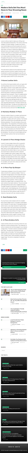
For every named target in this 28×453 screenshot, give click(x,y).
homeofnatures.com (14, 450)
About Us (17, 446)
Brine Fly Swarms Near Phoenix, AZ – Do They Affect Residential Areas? (19, 300)
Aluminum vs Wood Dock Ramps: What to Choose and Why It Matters (19, 331)
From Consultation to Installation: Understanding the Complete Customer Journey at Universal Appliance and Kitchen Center (13, 435)
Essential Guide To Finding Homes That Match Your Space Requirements (13, 379)
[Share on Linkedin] (11, 17)
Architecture (5, 363)
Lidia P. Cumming (15, 303)
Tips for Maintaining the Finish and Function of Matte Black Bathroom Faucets (18, 291)
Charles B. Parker (16, 324)
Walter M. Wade (15, 294)
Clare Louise (8, 12)
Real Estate (5, 377)
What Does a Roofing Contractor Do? (11, 408)
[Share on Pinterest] (9, 17)
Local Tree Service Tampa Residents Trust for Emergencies (17, 321)
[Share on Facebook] (2, 17)
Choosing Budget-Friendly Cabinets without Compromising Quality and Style (19, 310)
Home (2, 5)
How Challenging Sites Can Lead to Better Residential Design (12, 365)
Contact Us (11, 446)
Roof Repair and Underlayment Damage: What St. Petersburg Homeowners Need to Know (13, 422)
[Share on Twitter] (4, 17)
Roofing (4, 419)
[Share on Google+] (6, 17)
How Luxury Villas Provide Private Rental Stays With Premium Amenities (13, 394)
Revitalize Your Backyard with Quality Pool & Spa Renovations (19, 340)
